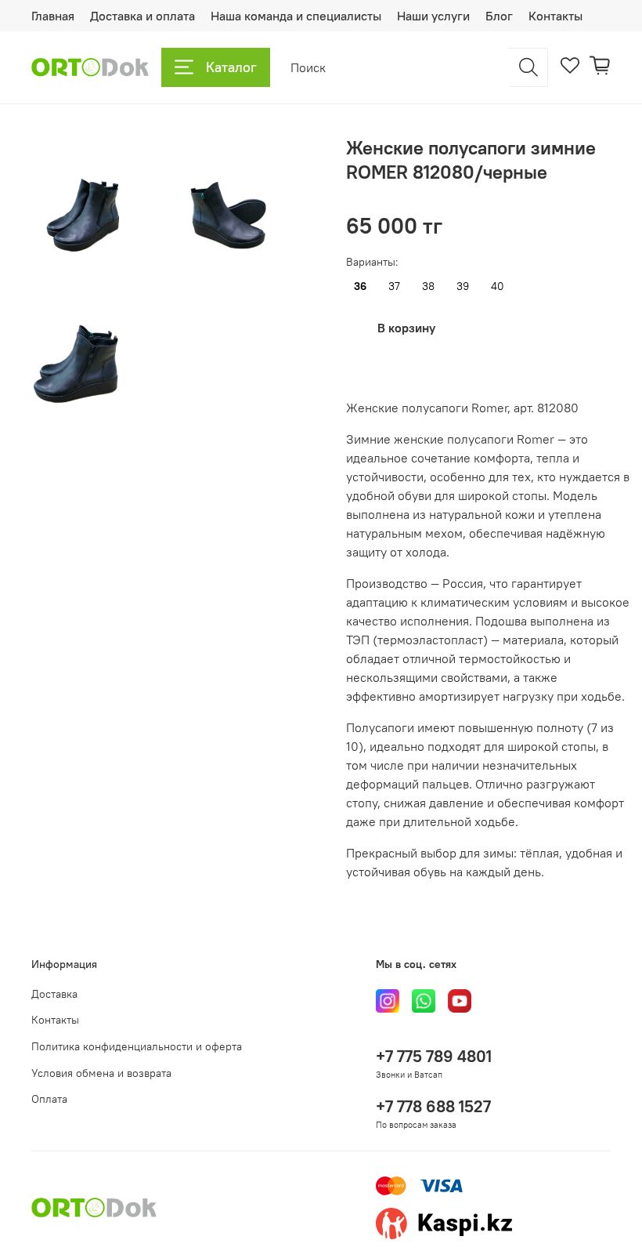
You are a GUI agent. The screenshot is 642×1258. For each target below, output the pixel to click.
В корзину (406, 327)
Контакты (555, 16)
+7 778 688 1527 (433, 1106)
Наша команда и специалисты (296, 16)
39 (462, 286)
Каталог (231, 67)
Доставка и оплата (142, 16)
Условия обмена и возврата (101, 1073)
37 (394, 286)
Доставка (54, 994)
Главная (52, 16)
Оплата (49, 1099)
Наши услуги (433, 16)
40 (497, 286)
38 (428, 286)
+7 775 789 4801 (434, 1056)
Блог (499, 16)
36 (360, 286)
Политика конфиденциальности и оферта (136, 1046)
